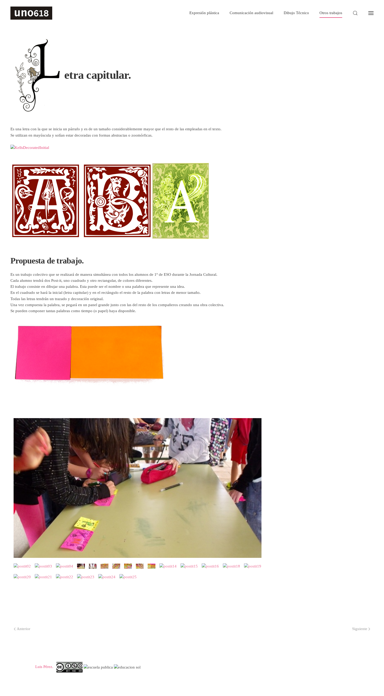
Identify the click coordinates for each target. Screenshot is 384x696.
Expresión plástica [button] (204, 13)
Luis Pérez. (44, 667)
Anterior (23, 629)
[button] (355, 13)
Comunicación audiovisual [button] (251, 13)
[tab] (22, 566)
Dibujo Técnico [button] (296, 13)
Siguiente (359, 629)
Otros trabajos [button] (330, 13)
